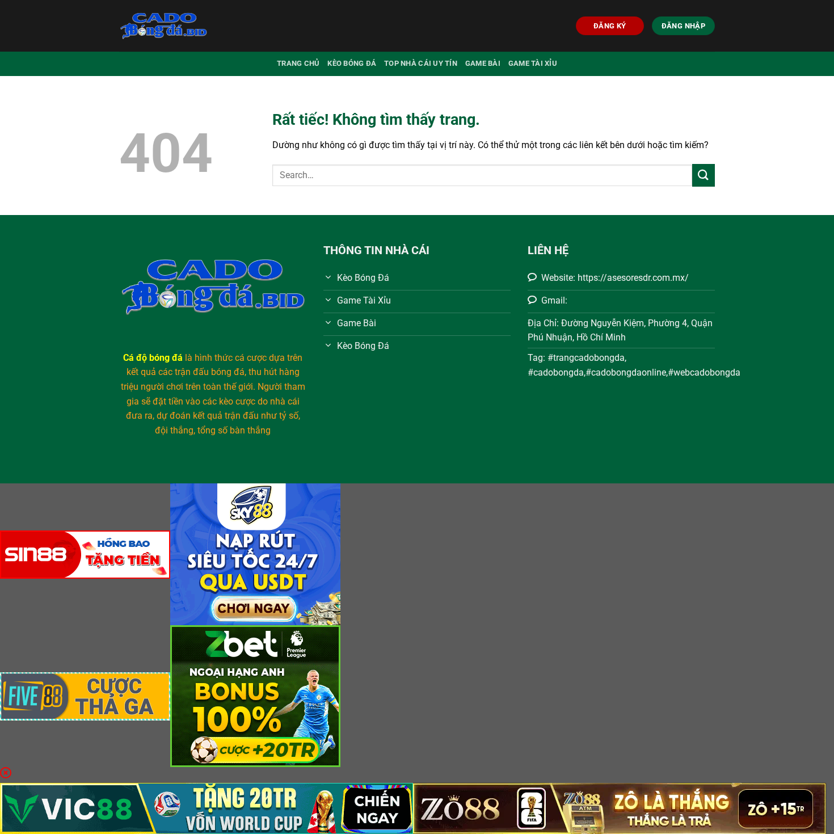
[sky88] (255, 553)
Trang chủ (298, 63)
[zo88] (619, 807)
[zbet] (255, 695)
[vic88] (206, 807)
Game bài (482, 63)
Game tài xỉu (532, 63)
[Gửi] (703, 175)
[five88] (85, 695)
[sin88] (85, 553)
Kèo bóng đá (351, 63)
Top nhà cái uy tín (420, 63)
